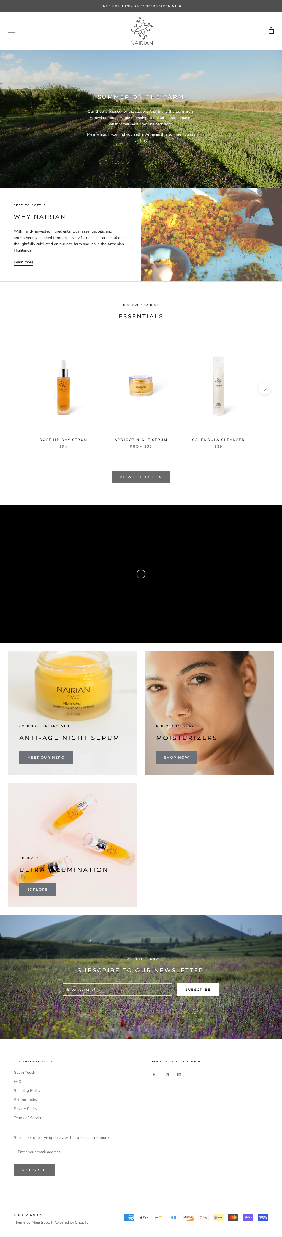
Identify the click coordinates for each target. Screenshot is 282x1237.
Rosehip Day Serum (64, 440)
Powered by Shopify (70, 1222)
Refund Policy (25, 1099)
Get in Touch (24, 1072)
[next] (265, 388)
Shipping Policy (27, 1090)
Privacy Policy (25, 1108)
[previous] (17, 388)
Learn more (23, 262)
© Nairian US (28, 1215)
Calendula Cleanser (218, 440)
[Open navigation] (11, 31)
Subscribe (198, 989)
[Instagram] (167, 1074)
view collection (141, 477)
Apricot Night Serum (141, 440)
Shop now (176, 757)
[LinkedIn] (179, 1074)
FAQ (17, 1081)
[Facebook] (154, 1074)
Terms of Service (28, 1117)
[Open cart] (271, 31)
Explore (37, 889)
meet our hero (46, 757)
